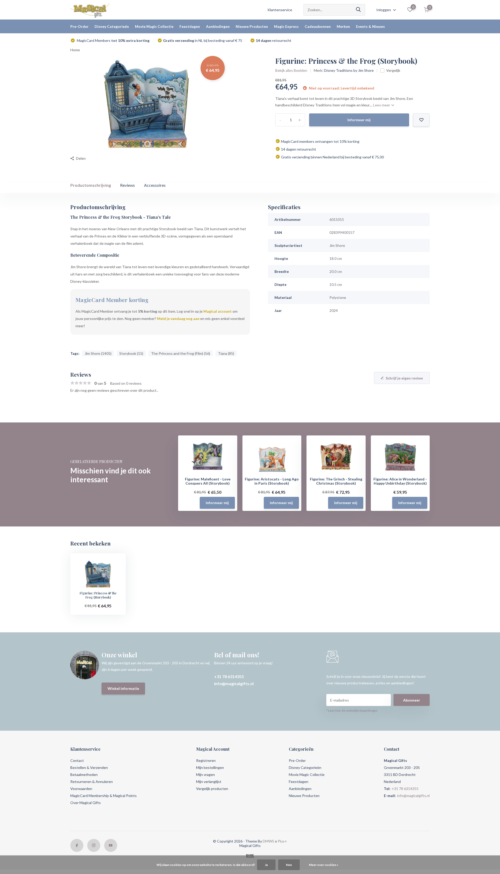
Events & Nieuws (370, 26)
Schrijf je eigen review (404, 378)
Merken (343, 26)
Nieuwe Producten (252, 26)
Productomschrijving (90, 185)
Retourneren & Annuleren (91, 781)
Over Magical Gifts (85, 802)
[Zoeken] (358, 10)
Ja (266, 865)
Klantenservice (279, 10)
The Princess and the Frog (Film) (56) (180, 353)
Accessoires (155, 185)
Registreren (206, 760)
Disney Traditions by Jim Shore (349, 70)
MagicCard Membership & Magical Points (103, 795)
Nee (289, 865)
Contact (77, 760)
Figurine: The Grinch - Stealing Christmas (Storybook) (336, 481)
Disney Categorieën (112, 26)
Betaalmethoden (84, 774)
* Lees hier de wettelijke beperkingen (352, 710)
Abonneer (411, 700)
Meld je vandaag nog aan (178, 318)
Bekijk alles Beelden (291, 70)
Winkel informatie (123, 688)
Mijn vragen (205, 774)
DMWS (268, 841)
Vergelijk (393, 70)
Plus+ (282, 841)
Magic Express (286, 26)
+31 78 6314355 (229, 676)
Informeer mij (359, 120)
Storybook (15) (131, 353)
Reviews (127, 185)
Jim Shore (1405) (98, 353)
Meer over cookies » (323, 865)
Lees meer (382, 105)
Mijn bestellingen (210, 767)
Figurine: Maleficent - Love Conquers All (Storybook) (207, 481)
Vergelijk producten (212, 788)
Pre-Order (79, 26)
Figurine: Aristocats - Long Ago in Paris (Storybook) (272, 481)
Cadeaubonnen (318, 26)
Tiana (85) (226, 353)
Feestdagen (189, 26)
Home (75, 50)
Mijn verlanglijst (208, 781)
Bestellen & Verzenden (89, 767)
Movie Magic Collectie (154, 26)
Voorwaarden (81, 788)
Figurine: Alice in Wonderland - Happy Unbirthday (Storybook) (400, 481)
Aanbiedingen (218, 26)
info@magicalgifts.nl (234, 683)
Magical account (217, 311)
